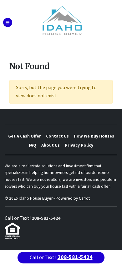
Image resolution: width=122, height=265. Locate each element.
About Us (50, 145)
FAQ (32, 145)
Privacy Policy (79, 145)
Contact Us (57, 136)
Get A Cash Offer (24, 136)
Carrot (84, 198)
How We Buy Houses (94, 136)
